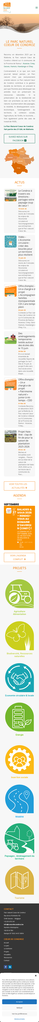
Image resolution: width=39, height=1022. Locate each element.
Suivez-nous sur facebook (18, 138)
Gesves (7, 66)
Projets (6, 952)
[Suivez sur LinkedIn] (10, 967)
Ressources (8, 957)
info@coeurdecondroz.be (14, 924)
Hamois (14, 66)
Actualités (7, 954)
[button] (36, 976)
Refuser (20, 1008)
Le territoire (8, 948)
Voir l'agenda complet (18, 557)
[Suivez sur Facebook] (5, 967)
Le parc (6, 946)
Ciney (32, 63)
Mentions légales (19, 1019)
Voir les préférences (19, 1014)
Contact (6, 960)
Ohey (31, 66)
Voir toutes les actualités (18, 486)
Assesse (26, 63)
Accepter (19, 1002)
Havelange (22, 66)
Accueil (6, 943)
